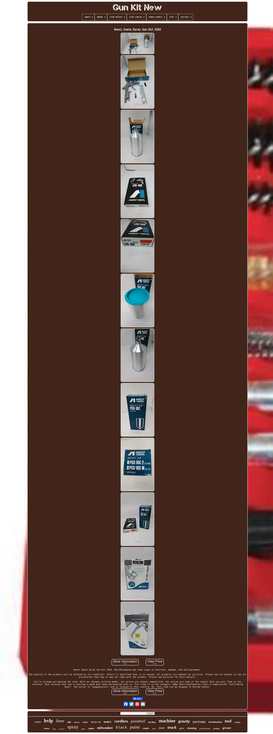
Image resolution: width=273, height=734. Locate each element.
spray (72, 727)
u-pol (54, 729)
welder (85, 722)
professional (204, 728)
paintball (138, 721)
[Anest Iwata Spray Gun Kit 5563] (137, 43)
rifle (69, 722)
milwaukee (105, 728)
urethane (216, 729)
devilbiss (152, 722)
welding (237, 722)
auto (162, 728)
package (199, 721)
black (121, 727)
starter (38, 721)
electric (77, 722)
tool (228, 721)
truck (171, 727)
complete (62, 729)
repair (146, 728)
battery (47, 728)
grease (227, 728)
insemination (215, 722)
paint (135, 727)
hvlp (48, 720)
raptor (91, 728)
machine (167, 720)
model (107, 722)
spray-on (96, 721)
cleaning (192, 728)
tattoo (83, 729)
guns (181, 728)
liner (60, 720)
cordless (121, 721)
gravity (184, 721)
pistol (154, 729)
